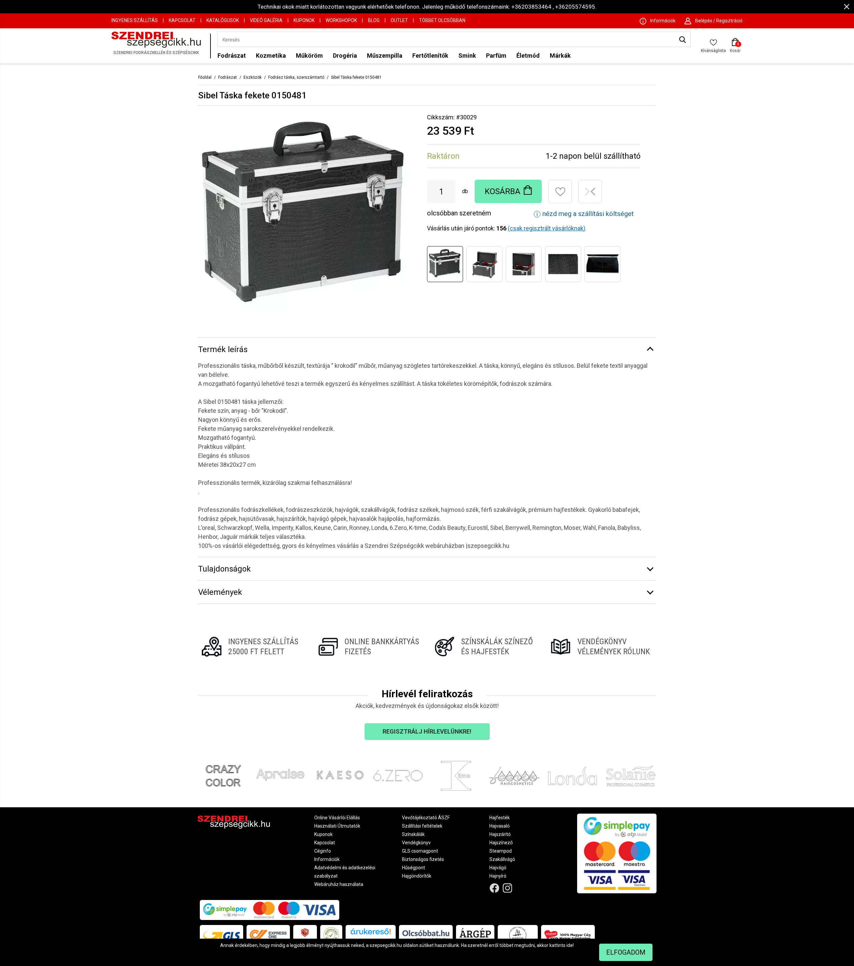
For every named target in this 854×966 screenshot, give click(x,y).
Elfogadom (626, 952)
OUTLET (399, 20)
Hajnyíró (497, 876)
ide (569, 945)
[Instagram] (507, 888)
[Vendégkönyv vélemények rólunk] (601, 646)
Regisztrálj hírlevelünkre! (427, 731)
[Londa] (572, 776)
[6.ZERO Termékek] (398, 776)
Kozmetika (271, 55)
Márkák (560, 55)
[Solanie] (631, 776)
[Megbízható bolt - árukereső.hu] (331, 935)
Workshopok (341, 20)
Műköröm (309, 55)
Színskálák (413, 834)
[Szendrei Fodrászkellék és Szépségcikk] (159, 45)
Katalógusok (222, 20)
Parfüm (496, 55)
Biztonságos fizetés (423, 859)
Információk (327, 859)
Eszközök (253, 77)
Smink (467, 55)
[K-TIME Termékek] (456, 776)
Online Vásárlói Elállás (337, 817)
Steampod (500, 851)
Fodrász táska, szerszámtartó (296, 77)
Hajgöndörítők (416, 876)
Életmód (528, 55)
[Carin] (514, 776)
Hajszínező (501, 842)
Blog (374, 20)
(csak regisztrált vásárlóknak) (546, 228)
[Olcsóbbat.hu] (426, 935)
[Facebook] (494, 888)
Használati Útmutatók (337, 826)
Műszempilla (384, 55)
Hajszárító (500, 834)
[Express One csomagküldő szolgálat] (268, 935)
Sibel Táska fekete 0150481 (356, 77)
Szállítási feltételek (422, 826)
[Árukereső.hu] (371, 933)
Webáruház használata (338, 884)
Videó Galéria (266, 20)
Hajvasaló (499, 826)
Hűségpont (413, 867)
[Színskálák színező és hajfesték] (485, 646)
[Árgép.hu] (475, 935)
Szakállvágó (502, 859)
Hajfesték (499, 817)
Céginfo (322, 851)
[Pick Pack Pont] (305, 935)
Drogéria (345, 55)
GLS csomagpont (420, 851)
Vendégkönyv (416, 842)
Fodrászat (232, 55)
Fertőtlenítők (430, 55)
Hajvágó (497, 867)
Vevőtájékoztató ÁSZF (426, 817)
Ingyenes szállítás (134, 20)
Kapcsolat (182, 20)
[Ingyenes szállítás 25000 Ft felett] (252, 646)
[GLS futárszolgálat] (221, 935)
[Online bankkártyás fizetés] (369, 646)
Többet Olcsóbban (442, 20)
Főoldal (204, 77)
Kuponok (304, 20)
